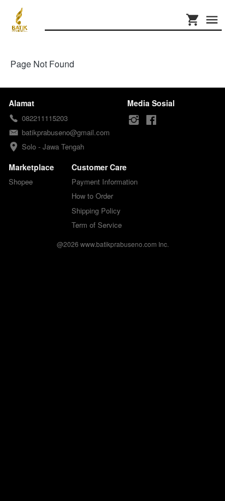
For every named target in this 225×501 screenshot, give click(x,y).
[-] (133, 120)
